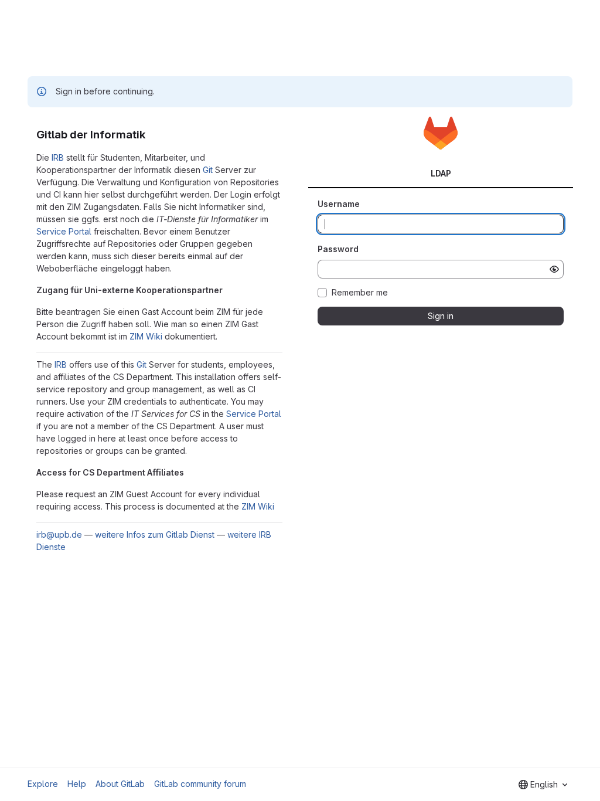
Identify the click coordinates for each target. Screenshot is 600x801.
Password (338, 249)
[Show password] (554, 269)
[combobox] (542, 785)
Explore (43, 784)
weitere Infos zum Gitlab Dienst (154, 534)
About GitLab (120, 784)
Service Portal (63, 231)
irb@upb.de (59, 534)
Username (339, 204)
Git (208, 170)
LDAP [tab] (441, 173)
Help (76, 784)
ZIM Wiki (145, 336)
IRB (58, 157)
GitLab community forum (200, 784)
